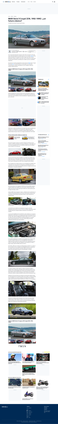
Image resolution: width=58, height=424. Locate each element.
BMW (12, 16)
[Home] (8, 2)
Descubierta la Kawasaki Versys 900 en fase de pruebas (43, 146)
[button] (9, 89)
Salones (34, 1)
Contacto (45, 409)
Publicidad (45, 407)
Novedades (43, 156)
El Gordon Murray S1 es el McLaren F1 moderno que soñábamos (42, 154)
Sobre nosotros (46, 406)
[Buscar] (52, 1)
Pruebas (18, 1)
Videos (31, 1)
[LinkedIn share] (23, 346)
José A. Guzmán (19, 51)
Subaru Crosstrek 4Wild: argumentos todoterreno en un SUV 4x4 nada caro (43, 141)
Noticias (13, 1)
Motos (42, 147)
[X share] (21, 346)
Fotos (29, 1)
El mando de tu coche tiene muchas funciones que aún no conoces (43, 150)
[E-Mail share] (25, 346)
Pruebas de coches (44, 143)
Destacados (23, 1)
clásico (32, 56)
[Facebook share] (19, 346)
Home (9, 16)
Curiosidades (43, 151)
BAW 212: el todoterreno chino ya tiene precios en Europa (43, 137)
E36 (13, 64)
